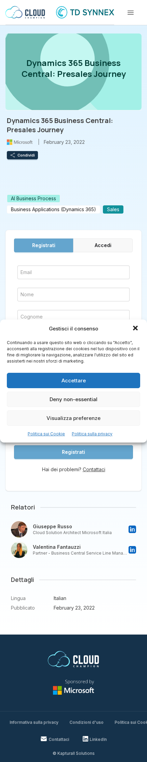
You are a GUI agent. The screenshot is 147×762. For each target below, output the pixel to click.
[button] (136, 329)
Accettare (74, 380)
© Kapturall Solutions (74, 753)
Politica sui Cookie (46, 433)
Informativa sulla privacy (34, 722)
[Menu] (130, 12)
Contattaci (94, 469)
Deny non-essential (73, 399)
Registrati (43, 245)
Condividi (26, 155)
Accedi (103, 245)
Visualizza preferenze (73, 418)
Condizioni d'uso (86, 722)
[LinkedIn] (132, 529)
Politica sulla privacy (92, 433)
